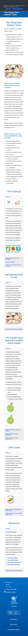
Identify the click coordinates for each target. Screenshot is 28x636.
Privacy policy (13, 624)
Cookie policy (13, 619)
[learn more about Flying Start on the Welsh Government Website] (14, 615)
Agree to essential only (18, 8)
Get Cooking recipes (13, 560)
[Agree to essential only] (26, 5)
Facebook (14, 606)
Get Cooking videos (13, 558)
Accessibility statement (14, 629)
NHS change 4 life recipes (14, 562)
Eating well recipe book (13, 564)
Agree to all (8, 8)
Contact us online (11, 592)
